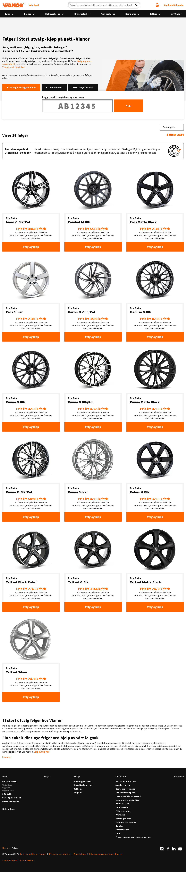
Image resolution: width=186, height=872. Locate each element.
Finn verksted (108, 13)
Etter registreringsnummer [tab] (21, 87)
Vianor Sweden (27, 860)
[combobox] (172, 127)
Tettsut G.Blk (78, 582)
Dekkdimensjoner (10, 801)
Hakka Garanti (122, 804)
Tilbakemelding (123, 811)
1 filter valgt (175, 134)
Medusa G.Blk (140, 312)
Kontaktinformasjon (125, 789)
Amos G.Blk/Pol (18, 222)
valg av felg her (41, 751)
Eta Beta (11, 218)
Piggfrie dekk (8, 790)
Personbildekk (9, 781)
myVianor (176, 13)
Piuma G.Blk (15, 402)
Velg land (34, 5)
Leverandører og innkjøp (127, 800)
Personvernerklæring (126, 822)
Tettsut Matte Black (145, 582)
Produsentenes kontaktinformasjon (133, 837)
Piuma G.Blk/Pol (80, 402)
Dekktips (78, 789)
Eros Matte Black (143, 222)
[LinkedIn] (174, 848)
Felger (28, 13)
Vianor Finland (9, 860)
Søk (128, 106)
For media (179, 776)
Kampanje (130, 13)
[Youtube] (180, 849)
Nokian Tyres (8, 808)
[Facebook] (168, 848)
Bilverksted (80, 13)
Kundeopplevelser (82, 781)
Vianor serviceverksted (13, 67)
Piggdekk (6, 788)
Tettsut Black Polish (21, 582)
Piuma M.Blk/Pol (19, 492)
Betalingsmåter (123, 818)
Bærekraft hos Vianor (126, 781)
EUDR (118, 833)
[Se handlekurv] (157, 5)
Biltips (154, 13)
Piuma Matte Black (145, 402)
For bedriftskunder (174, 5)
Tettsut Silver (16, 672)
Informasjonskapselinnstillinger (105, 853)
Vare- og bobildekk (11, 798)
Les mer (6, 756)
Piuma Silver (78, 492)
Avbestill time (122, 829)
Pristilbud (120, 815)
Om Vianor (121, 776)
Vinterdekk (7, 785)
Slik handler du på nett (126, 792)
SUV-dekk (6, 794)
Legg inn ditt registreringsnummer (63, 97)
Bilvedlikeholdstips (83, 785)
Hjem (5, 848)
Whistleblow (80, 853)
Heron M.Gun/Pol (81, 312)
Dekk (7, 13)
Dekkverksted (53, 13)
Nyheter (119, 826)
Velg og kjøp (31, 247)
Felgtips (78, 792)
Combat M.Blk (79, 222)
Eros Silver (14, 312)
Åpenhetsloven (123, 785)
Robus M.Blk (139, 492)
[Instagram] (162, 848)
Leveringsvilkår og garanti (128, 796)
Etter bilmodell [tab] (54, 87)
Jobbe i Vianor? (123, 807)
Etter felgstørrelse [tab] (83, 87)
